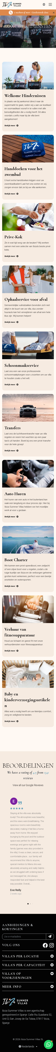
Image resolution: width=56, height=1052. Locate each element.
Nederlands (28, 1046)
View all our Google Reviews (28, 785)
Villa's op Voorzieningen (17, 976)
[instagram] (51, 946)
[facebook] (45, 946)
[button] (28, 903)
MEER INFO (11, 987)
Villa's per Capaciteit (23, 965)
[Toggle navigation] (50, 4)
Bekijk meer (10, 125)
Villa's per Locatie (20, 956)
